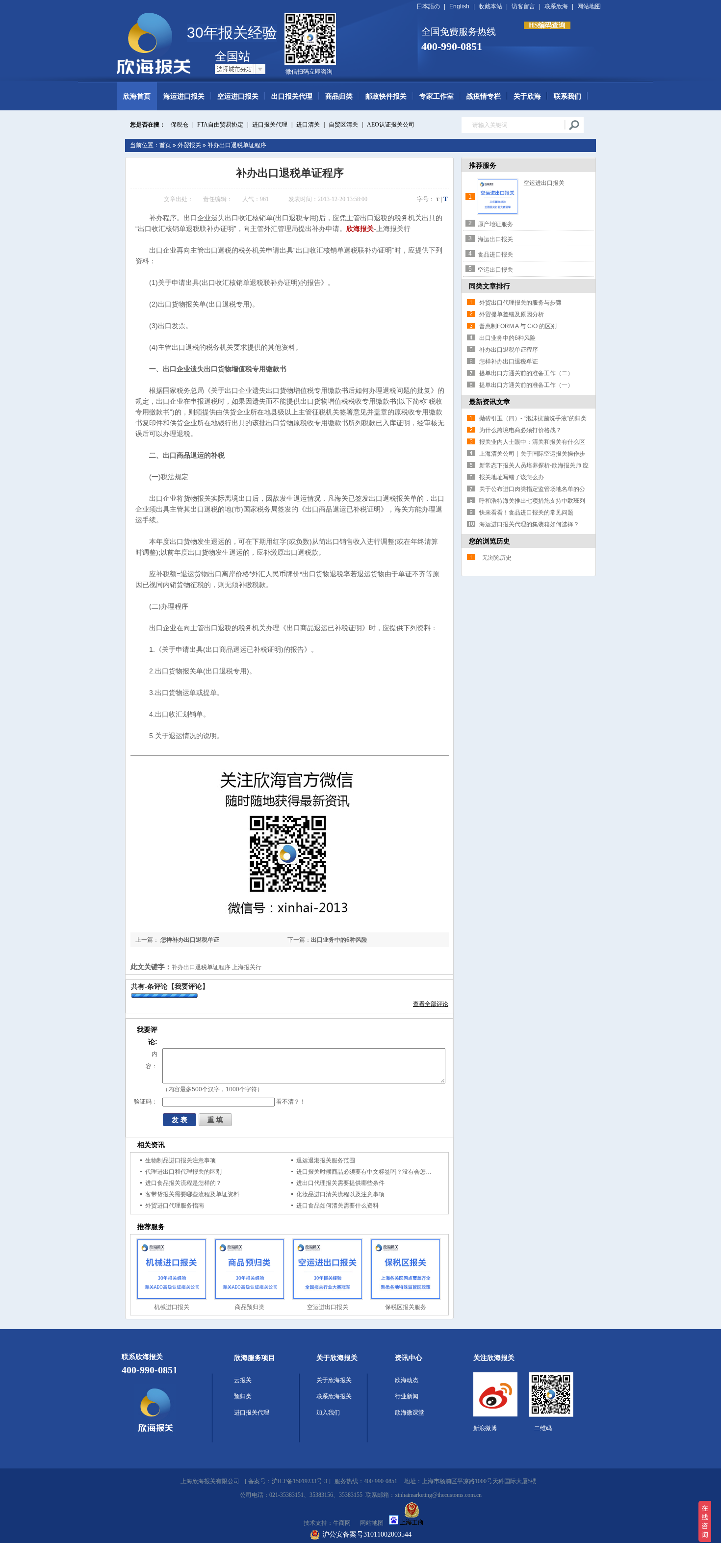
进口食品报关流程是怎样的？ (183, 1183)
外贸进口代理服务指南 (174, 1205)
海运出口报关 (495, 239)
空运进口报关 (237, 96)
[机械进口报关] (171, 1269)
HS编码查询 (547, 25)
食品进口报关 (495, 254)
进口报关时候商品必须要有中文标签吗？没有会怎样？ (367, 1171)
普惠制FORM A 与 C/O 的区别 (518, 326)
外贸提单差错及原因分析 (511, 314)
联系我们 (567, 96)
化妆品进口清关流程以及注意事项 (340, 1194)
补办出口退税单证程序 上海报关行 (216, 967)
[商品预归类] (249, 1269)
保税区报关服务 (405, 1307)
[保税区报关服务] (405, 1269)
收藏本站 (490, 6)
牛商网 (342, 1522)
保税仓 (179, 124)
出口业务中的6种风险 (339, 939)
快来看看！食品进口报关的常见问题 (526, 512)
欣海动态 (406, 1380)
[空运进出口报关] (327, 1269)
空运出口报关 (495, 269)
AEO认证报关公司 (390, 124)
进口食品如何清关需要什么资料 (337, 1205)
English (459, 6)
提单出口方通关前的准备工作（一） (526, 385)
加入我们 (328, 1412)
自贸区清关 (343, 124)
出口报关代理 (291, 96)
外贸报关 (189, 145)
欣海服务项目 (254, 1358)
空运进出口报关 (327, 1307)
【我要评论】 (188, 986)
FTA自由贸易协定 (220, 124)
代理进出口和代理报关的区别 (183, 1171)
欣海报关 (360, 228)
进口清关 (308, 124)
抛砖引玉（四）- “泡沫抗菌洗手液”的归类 (533, 418)
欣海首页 (137, 96)
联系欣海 (556, 6)
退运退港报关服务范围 (325, 1160)
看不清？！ (291, 1101)
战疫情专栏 (483, 96)
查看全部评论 (430, 1004)
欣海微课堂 (409, 1412)
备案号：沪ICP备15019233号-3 (287, 1481)
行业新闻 (406, 1396)
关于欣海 (527, 96)
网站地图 (589, 6)
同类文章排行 (489, 286)
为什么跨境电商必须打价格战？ (520, 430)
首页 (165, 145)
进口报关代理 (269, 124)
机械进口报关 (171, 1307)
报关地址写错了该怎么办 (511, 477)
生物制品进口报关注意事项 (180, 1160)
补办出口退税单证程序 (236, 145)
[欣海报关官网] (152, 36)
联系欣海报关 (334, 1396)
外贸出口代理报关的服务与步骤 (520, 302)
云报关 (243, 1380)
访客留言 (523, 6)
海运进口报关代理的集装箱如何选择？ (529, 524)
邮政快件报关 (386, 96)
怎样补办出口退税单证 (189, 939)
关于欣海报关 (337, 1358)
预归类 (243, 1396)
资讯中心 (408, 1358)
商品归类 (339, 96)
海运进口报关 (184, 96)
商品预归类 (249, 1307)
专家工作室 (436, 96)
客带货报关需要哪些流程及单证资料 (192, 1194)
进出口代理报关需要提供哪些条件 (340, 1183)
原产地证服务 (495, 224)
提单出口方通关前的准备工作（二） (526, 373)
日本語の (428, 6)
